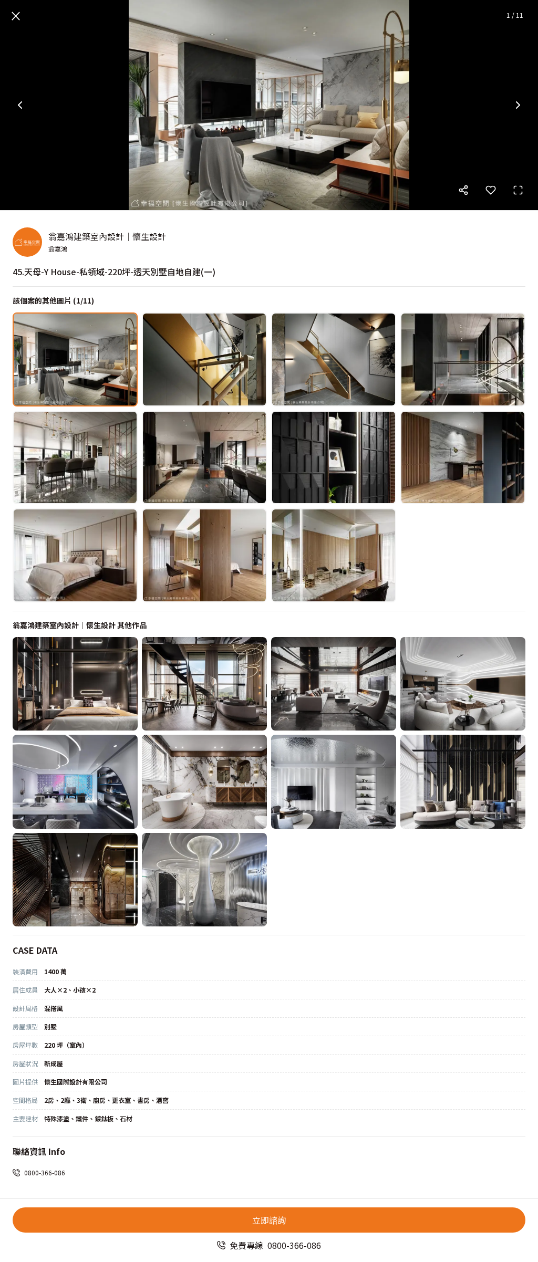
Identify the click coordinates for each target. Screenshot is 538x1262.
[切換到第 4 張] (462, 359)
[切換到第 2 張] (204, 359)
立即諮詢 (269, 1220)
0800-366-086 (44, 1172)
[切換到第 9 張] (75, 555)
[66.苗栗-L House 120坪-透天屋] (204, 782)
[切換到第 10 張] (204, 555)
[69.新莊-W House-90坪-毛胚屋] (333, 684)
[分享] (463, 190)
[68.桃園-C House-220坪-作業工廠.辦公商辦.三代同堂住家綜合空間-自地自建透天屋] (462, 684)
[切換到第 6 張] (204, 458)
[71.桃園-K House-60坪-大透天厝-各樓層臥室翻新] (75, 684)
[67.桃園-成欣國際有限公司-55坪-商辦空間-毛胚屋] (75, 782)
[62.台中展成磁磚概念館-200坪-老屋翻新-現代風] (204, 880)
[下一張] (518, 105)
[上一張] (20, 105)
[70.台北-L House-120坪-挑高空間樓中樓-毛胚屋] (204, 684)
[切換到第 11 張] (333, 555)
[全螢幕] (518, 190)
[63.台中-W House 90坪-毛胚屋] (75, 880)
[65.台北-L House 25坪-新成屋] (333, 782)
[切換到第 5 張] (75, 458)
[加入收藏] (490, 190)
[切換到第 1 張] (75, 359)
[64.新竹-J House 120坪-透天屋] (462, 782)
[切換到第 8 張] (462, 458)
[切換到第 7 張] (333, 458)
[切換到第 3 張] (333, 359)
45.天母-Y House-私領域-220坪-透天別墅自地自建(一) (114, 271)
